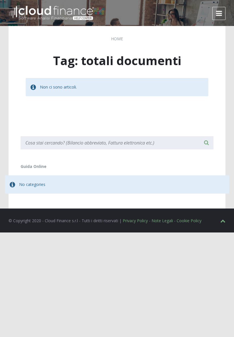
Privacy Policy (135, 220)
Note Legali (162, 220)
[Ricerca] (206, 143)
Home (117, 38)
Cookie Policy (189, 220)
